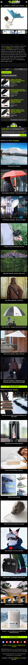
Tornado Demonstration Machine (14, 443)
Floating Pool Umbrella (14, 166)
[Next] (26, 32)
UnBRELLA (9, 48)
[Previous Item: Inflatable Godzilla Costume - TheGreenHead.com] (2, 6)
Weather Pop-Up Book (14, 497)
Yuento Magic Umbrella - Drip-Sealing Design (14, 193)
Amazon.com (6, 72)
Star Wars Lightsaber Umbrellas (14, 300)
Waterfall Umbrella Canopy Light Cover (14, 273)
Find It (7, 69)
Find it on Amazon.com (9, 75)
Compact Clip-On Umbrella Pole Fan (14, 246)
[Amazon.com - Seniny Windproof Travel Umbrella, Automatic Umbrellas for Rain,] (5, 103)
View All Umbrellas (14, 386)
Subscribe (23, 135)
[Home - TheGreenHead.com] (14, 2)
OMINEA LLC (17, 658)
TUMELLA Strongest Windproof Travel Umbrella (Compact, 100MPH (17, 80)
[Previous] (2, 32)
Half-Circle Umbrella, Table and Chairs (14, 354)
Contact (10, 645)
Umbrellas (16, 140)
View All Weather (14, 637)
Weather (15, 389)
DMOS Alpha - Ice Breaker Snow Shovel (14, 577)
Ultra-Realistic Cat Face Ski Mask (14, 550)
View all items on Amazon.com (17, 119)
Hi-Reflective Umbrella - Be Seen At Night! (14, 219)
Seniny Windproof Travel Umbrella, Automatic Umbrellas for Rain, (17, 101)
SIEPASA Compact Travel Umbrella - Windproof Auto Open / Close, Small (17, 111)
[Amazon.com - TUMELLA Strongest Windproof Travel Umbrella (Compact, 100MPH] (5, 83)
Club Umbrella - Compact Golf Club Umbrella (14, 327)
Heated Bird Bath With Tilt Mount (14, 604)
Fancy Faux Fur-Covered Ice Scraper (14, 524)
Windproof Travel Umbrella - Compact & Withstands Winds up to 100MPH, (18, 91)
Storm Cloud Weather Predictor (14, 470)
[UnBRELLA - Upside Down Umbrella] (4, 32)
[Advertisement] (14, 38)
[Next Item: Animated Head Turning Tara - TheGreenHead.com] (26, 6)
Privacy (14, 645)
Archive (5, 645)
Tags (20, 69)
